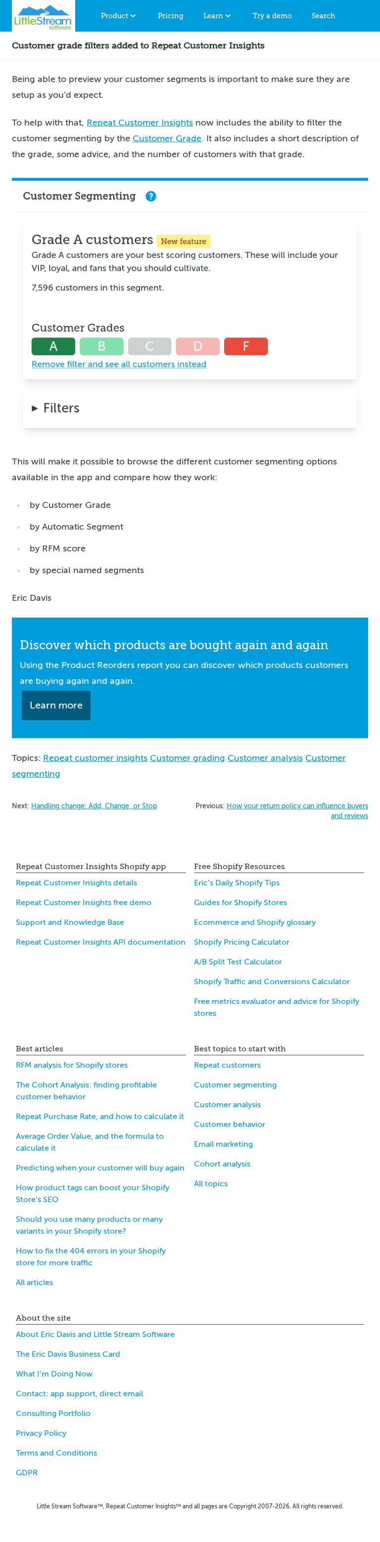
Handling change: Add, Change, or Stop (94, 806)
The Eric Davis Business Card (68, 1354)
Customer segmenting (235, 1085)
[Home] (43, 16)
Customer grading (187, 758)
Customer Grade (167, 138)
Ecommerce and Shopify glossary (255, 922)
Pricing (171, 16)
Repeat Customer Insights (140, 122)
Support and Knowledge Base (70, 922)
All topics (211, 1183)
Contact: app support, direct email (79, 1393)
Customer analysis (265, 758)
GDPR (27, 1472)
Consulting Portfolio (53, 1413)
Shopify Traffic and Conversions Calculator (272, 981)
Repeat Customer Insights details (76, 882)
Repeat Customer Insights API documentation (101, 942)
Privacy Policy (41, 1433)
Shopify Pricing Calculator (241, 942)
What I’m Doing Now (54, 1374)
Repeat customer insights (95, 758)
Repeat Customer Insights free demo (83, 902)
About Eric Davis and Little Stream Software (95, 1334)
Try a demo (272, 16)
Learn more (56, 705)
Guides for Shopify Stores (240, 902)
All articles (34, 1282)
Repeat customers (227, 1065)
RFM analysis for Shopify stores (72, 1065)
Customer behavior (229, 1124)
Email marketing (223, 1144)
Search (323, 16)
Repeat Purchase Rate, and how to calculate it (100, 1116)
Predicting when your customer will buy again (100, 1168)
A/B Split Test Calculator (238, 962)
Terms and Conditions (56, 1453)
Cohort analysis (222, 1164)
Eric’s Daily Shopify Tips (237, 882)
